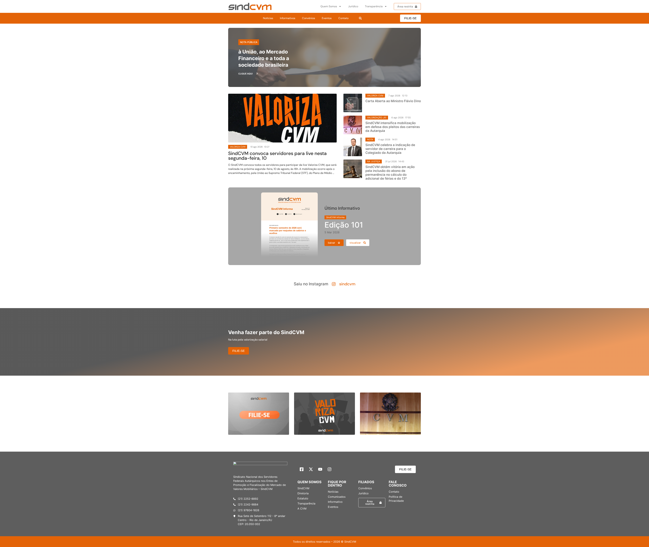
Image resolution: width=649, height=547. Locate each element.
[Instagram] (329, 469)
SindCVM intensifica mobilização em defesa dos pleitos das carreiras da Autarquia (392, 127)
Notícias (268, 18)
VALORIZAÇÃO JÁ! (376, 117)
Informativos (287, 18)
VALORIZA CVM (375, 95)
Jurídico (353, 6)
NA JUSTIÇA (373, 161)
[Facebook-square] (301, 469)
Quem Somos (328, 6)
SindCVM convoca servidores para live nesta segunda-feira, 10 (277, 155)
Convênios (308, 18)
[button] (360, 18)
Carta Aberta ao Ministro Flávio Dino (393, 101)
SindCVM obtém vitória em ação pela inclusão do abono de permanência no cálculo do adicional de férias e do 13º (390, 172)
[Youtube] (320, 469)
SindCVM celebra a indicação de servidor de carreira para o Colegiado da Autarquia (390, 149)
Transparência (374, 6)
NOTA (370, 139)
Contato (343, 18)
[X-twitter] (311, 469)
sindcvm (347, 283)
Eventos (327, 18)
